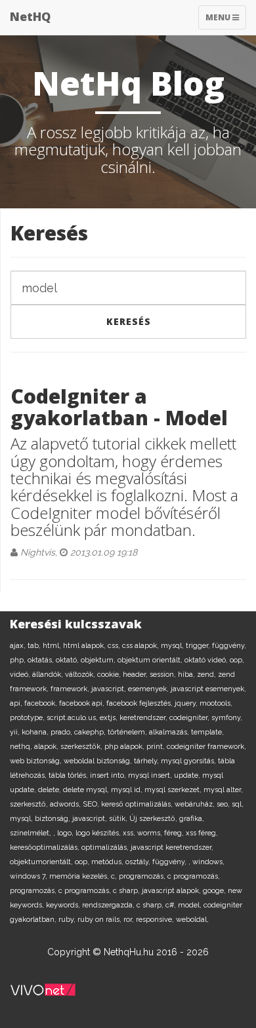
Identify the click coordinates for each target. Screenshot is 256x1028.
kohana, (36, 732)
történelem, (128, 732)
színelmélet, (31, 833)
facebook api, (82, 703)
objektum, (99, 660)
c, (115, 876)
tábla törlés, (69, 775)
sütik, (119, 818)
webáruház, (196, 804)
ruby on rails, (100, 919)
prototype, (28, 718)
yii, (16, 732)
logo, (66, 833)
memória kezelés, (80, 876)
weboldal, (192, 919)
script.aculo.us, (73, 718)
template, (207, 732)
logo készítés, (99, 833)
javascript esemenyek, (208, 689)
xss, (130, 833)
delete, (50, 790)
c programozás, (193, 876)
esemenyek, (149, 689)
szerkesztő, (30, 804)
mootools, (216, 703)
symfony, (226, 718)
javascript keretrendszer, (172, 847)
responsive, (156, 919)
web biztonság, (37, 761)
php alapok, (125, 746)
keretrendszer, (144, 718)
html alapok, (85, 645)
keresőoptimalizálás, (45, 847)
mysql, (173, 645)
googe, (215, 890)
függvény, (229, 645)
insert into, (109, 775)
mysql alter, (223, 790)
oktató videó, (207, 660)
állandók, (48, 674)
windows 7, (29, 876)
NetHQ (30, 16)
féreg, (175, 833)
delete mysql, (87, 790)
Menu (225, 20)
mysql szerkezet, (173, 790)
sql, (238, 804)
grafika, (191, 818)
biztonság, (53, 818)
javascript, (109, 689)
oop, (237, 660)
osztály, (138, 862)
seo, (224, 804)
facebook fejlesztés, (140, 703)
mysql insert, (151, 775)
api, (17, 703)
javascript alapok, (172, 890)
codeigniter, (190, 718)
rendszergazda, (109, 905)
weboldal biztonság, (99, 761)
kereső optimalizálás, (138, 804)
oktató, (68, 660)
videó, (21, 674)
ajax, (19, 645)
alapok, (47, 746)
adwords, (66, 804)
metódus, (108, 862)
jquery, (187, 703)
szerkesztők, (82, 746)
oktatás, (42, 660)
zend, (207, 674)
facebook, (41, 703)
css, (115, 645)
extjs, (109, 718)
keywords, (64, 905)
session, (164, 674)
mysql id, (127, 790)
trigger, (199, 645)
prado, (62, 732)
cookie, (110, 674)
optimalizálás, (106, 847)
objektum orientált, (150, 660)
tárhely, (147, 761)
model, (190, 905)
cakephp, (91, 732)
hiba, (187, 674)
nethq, (22, 746)
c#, (171, 905)
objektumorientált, (42, 862)
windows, (208, 862)
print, (156, 746)
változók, (81, 674)
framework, (71, 689)
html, (53, 645)
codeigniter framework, (206, 746)
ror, (129, 919)
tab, (35, 645)
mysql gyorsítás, (189, 761)
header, (136, 674)
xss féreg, (202, 833)
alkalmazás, (170, 732)
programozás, (143, 876)
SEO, (92, 804)
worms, (150, 833)
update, (188, 775)
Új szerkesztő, (154, 818)
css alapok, (141, 645)
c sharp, (127, 890)
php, (19, 660)
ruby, (67, 919)
